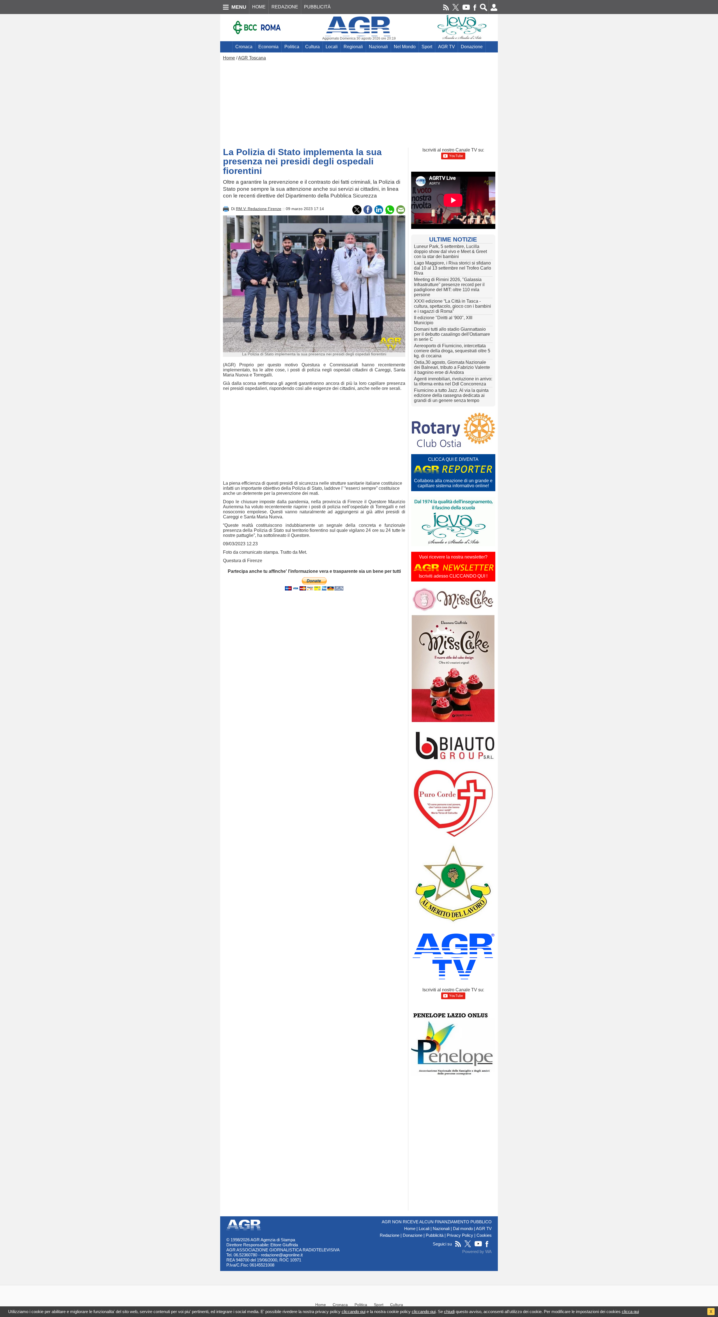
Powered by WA (477, 1251)
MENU (238, 7)
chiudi (449, 1311)
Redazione (389, 1235)
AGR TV (446, 46)
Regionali (353, 46)
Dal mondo (463, 1228)
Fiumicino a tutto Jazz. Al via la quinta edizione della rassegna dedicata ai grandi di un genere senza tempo (451, 395)
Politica (291, 46)
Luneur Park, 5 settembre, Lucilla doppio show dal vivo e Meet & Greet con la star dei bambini (450, 251)
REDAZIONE (284, 6)
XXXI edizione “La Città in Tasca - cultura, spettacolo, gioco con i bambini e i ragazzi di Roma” (452, 306)
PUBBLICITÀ (317, 6)
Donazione (472, 46)
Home (229, 58)
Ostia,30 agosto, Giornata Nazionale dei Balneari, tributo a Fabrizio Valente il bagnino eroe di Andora (452, 367)
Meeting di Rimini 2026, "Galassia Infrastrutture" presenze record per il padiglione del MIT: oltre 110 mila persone (449, 287)
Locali (332, 46)
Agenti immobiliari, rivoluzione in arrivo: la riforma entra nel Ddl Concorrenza (453, 381)
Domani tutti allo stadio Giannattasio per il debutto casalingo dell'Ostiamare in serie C (452, 334)
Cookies (484, 1235)
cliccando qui (353, 1311)
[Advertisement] (359, 102)
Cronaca (243, 46)
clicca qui (630, 1311)
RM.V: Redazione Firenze (258, 208)
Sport (427, 46)
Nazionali (378, 46)
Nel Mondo (405, 46)
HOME (259, 6)
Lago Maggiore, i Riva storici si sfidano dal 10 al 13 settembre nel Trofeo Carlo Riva (452, 268)
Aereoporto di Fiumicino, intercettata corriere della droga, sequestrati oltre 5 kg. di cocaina (452, 350)
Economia (268, 46)
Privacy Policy (460, 1235)
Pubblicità (434, 1235)
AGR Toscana (252, 58)
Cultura (312, 46)
